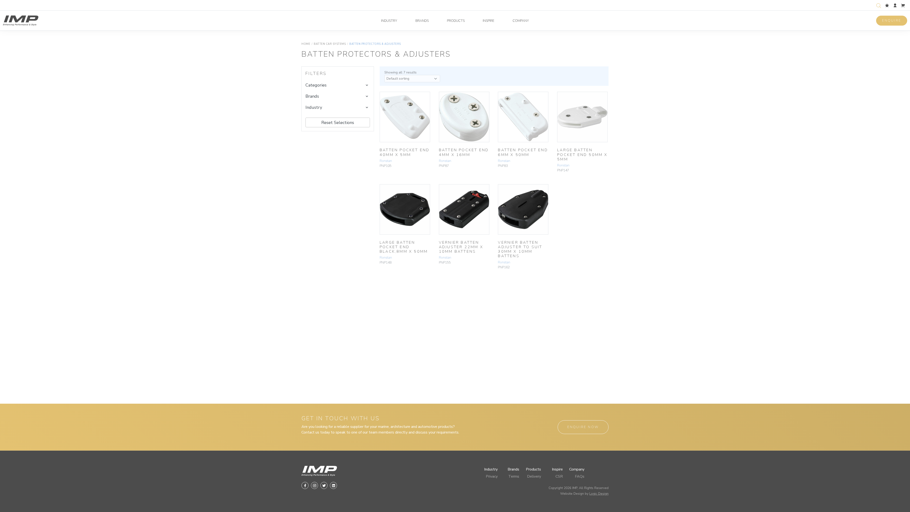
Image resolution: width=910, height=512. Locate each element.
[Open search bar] (878, 5)
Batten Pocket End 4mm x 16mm (464, 152)
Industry (389, 20)
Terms (513, 476)
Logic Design (599, 493)
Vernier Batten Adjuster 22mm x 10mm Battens (461, 247)
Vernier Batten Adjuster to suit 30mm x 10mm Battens (520, 249)
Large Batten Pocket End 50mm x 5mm (582, 154)
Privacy (492, 476)
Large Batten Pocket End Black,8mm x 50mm (404, 247)
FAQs (579, 476)
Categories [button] (316, 85)
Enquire (891, 20)
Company (521, 20)
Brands (422, 20)
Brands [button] (312, 96)
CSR (559, 476)
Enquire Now (583, 427)
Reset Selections (337, 122)
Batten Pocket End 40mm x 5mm (404, 152)
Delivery (534, 476)
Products (456, 20)
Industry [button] (313, 107)
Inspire (488, 20)
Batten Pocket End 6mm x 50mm (523, 152)
